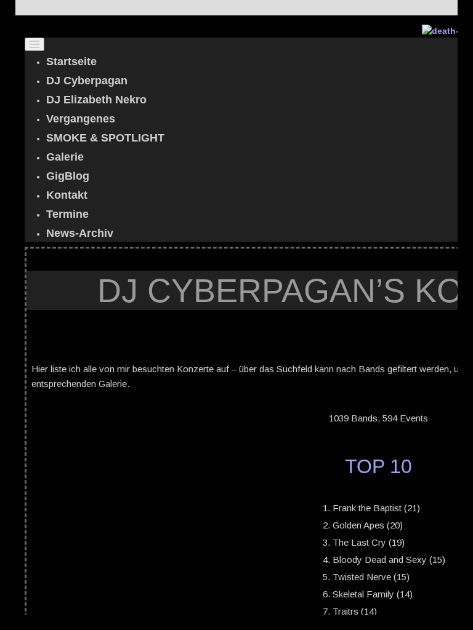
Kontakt (66, 195)
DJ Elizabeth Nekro (96, 100)
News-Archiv (79, 233)
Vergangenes (80, 119)
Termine (67, 214)
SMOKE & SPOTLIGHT (105, 138)
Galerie (65, 157)
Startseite (71, 61)
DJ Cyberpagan (86, 80)
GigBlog (67, 176)
